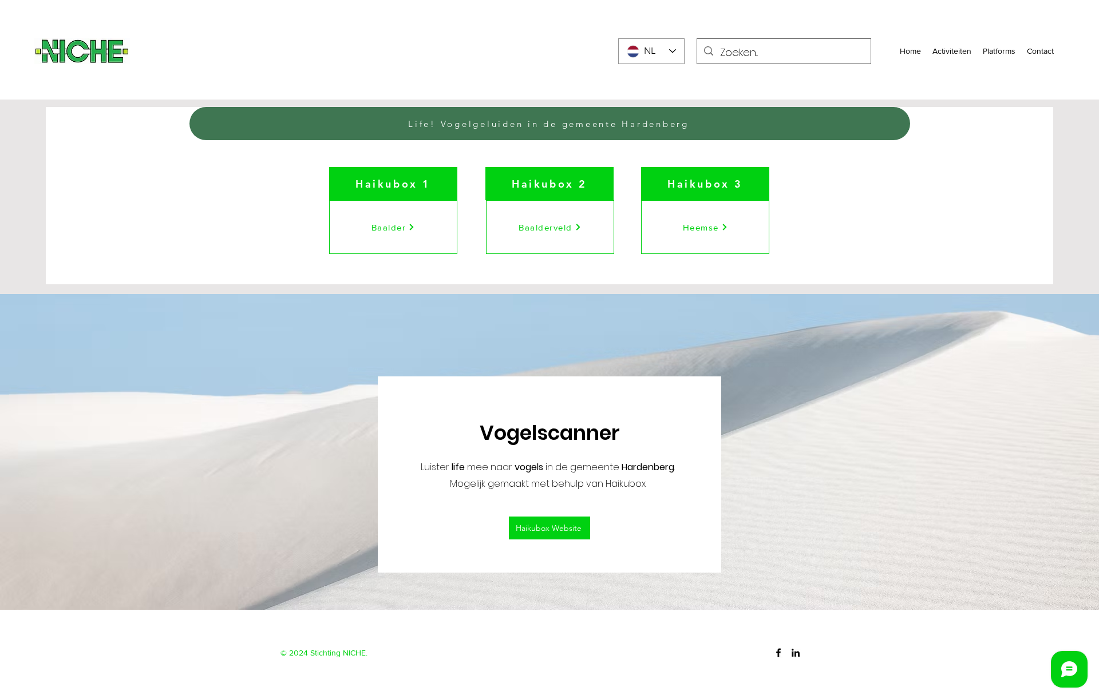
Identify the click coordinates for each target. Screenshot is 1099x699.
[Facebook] (778, 652)
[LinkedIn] (795, 652)
